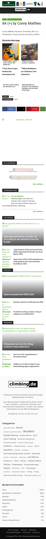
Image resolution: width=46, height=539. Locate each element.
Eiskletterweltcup (19, 446)
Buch (35, 435)
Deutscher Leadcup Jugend (25, 442)
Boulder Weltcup (11, 435)
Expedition (8, 450)
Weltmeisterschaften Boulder (13, 475)
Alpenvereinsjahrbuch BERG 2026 (19, 294)
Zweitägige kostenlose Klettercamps (25, 179)
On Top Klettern (17, 196)
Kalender (6, 457)
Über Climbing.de (13, 530)
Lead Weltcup (33, 457)
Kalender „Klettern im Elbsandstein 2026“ (28, 302)
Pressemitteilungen (31, 464)
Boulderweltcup (25, 435)
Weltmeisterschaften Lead (32, 475)
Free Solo (17, 450)
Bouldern (28, 431)
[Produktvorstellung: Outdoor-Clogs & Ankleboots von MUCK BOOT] (6, 316)
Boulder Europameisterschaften (13, 432)
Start (3, 16)
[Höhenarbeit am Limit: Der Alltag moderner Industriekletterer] (23, 339)
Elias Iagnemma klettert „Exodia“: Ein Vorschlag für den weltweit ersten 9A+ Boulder (21, 239)
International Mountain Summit (17, 453)
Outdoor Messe (34, 461)
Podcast (7, 464)
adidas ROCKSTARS (9, 428)
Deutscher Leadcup (10, 442)
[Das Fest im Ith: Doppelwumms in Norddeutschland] (6, 360)
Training (29, 472)
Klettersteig (22, 457)
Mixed (16, 461)
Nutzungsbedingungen (13, 532)
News (9, 16)
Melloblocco (8, 461)
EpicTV (36, 446)
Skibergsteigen (31, 468)
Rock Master (16, 468)
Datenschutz (26, 532)
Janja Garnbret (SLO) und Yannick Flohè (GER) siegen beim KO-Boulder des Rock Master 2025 (28, 252)
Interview (36, 453)
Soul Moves (7, 472)
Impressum (36, 532)
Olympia (23, 461)
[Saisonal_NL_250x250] (23, 139)
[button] (3, 10)
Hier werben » (38, 184)
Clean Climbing (10, 439)
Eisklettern (8, 446)
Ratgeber (7, 468)
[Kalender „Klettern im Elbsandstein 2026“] (6, 307)
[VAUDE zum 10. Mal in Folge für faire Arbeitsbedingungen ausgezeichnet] (6, 366)
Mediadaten (32, 530)
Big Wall (19, 428)
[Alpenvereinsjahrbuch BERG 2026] (23, 286)
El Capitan (30, 446)
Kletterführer (14, 457)
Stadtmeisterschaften (18, 472)
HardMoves (25, 450)
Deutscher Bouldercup (26, 439)
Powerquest (17, 464)
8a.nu (12, 96)
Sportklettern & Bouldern (14, 19)
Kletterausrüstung (32, 171)
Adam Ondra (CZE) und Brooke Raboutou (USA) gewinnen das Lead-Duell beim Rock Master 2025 (28, 261)
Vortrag (36, 472)
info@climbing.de (31, 414)
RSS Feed (24, 530)
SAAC (23, 468)
